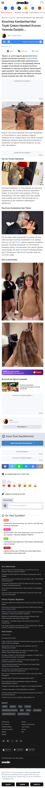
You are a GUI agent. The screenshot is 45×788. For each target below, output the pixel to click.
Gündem (12, 17)
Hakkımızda (5, 722)
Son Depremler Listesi (9, 638)
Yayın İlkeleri (25, 727)
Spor (5, 538)
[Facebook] (8, 741)
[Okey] (12, 8)
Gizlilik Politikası (7, 727)
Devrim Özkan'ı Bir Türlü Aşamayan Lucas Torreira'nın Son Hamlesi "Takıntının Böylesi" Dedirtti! (23, 534)
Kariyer (23, 722)
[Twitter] (12, 741)
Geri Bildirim (6, 724)
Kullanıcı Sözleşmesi (28, 724)
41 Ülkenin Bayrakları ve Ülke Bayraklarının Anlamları (18, 689)
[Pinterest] (21, 741)
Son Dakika (37, 710)
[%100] (19, 8)
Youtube (27, 706)
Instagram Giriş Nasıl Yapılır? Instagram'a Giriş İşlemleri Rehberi (22, 686)
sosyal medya (31, 58)
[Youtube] (16, 741)
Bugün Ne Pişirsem (9, 714)
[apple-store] (7, 750)
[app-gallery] (31, 750)
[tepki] (4, 486)
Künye (23, 729)
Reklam (4, 732)
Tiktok (28, 710)
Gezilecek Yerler (23, 714)
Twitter (5, 706)
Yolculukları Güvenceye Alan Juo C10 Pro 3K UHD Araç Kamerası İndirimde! (23, 524)
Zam (20, 706)
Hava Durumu (6, 634)
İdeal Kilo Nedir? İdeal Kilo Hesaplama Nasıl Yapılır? (18, 678)
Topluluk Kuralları (7, 729)
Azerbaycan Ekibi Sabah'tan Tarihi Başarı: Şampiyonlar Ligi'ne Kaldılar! (23, 543)
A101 (21, 710)
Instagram (18, 63)
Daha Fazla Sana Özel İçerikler (21, 443)
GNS (15, 35)
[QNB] (26, 8)
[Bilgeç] (39, 8)
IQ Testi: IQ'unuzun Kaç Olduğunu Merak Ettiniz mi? (18, 697)
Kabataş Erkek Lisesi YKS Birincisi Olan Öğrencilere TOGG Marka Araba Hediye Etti (22, 552)
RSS (22, 732)
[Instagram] (3, 741)
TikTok (17, 242)
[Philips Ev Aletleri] (5, 8)
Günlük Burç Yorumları (10, 710)
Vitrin (6, 520)
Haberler (5, 17)
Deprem (12, 706)
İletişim (4, 734)
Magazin (7, 529)
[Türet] (33, 8)
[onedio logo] (21, 762)
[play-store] (19, 750)
